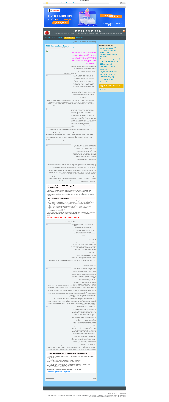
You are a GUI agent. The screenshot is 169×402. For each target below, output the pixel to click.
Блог (53, 37)
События (59, 37)
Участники (79, 37)
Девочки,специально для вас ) (53, 47)
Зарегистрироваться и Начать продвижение (63, 217)
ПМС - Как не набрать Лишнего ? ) (58, 46)
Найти (122, 2)
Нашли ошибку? (122, 393)
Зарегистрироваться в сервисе (58, 371)
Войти (74, 2)
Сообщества (62, 2)
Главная (47, 37)
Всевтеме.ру (114, 393)
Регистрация (69, 2)
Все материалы (69, 37)
